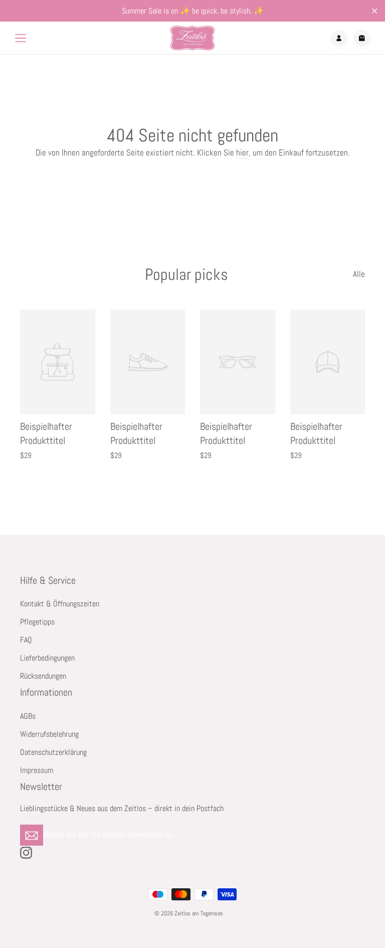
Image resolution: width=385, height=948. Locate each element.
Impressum (36, 770)
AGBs (28, 716)
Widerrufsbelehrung (49, 734)
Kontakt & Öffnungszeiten (59, 604)
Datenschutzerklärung (53, 752)
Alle (359, 273)
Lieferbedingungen (47, 658)
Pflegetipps (37, 622)
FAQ (26, 640)
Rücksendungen (43, 676)
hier (242, 152)
